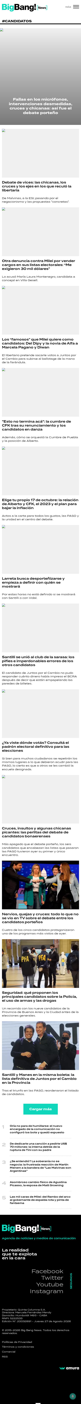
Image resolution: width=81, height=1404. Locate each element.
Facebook (47, 1271)
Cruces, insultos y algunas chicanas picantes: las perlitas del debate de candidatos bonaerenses (36, 832)
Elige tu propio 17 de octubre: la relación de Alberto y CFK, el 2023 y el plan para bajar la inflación (40, 504)
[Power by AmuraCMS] (69, 1368)
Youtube (49, 1284)
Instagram (46, 1291)
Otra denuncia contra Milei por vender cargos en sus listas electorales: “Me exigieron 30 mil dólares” (38, 265)
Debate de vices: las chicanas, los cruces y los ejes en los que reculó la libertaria (36, 186)
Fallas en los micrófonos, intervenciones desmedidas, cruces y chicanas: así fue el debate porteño (40, 106)
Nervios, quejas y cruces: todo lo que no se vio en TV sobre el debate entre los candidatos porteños (40, 918)
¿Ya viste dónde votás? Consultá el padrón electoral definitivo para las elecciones (35, 746)
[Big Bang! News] (24, 7)
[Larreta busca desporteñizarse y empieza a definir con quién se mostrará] (40, 549)
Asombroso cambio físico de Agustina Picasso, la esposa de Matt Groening (38, 1183)
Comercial (8, 1351)
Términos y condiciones (18, 1346)
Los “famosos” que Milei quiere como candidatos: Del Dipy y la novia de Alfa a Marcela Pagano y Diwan (40, 343)
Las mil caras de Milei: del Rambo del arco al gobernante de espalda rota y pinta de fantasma (40, 1200)
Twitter (52, 1277)
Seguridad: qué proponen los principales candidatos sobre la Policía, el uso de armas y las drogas (39, 996)
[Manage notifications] (73, 1396)
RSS (5, 1356)
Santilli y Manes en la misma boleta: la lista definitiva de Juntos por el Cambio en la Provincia (39, 1079)
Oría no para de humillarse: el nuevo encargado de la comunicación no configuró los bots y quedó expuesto (37, 1129)
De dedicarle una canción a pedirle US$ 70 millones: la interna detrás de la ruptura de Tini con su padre (38, 1147)
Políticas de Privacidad (17, 1342)
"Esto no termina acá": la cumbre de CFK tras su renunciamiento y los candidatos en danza (36, 425)
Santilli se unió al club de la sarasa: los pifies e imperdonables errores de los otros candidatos (38, 661)
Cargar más (40, 1109)
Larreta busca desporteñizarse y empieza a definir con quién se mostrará (33, 582)
